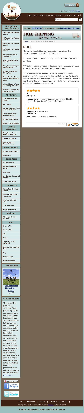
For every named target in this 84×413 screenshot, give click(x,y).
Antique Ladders (8, 163)
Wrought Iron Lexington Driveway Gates (11, 66)
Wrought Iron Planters (10, 119)
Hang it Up (6, 172)
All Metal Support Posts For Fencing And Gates (11, 85)
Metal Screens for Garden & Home (9, 143)
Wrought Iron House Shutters (9, 167)
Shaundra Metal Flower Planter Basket (11, 288)
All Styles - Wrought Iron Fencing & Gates (11, 90)
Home (29, 15)
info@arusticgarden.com (69, 28)
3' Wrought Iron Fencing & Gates (11, 33)
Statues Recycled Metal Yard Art (10, 189)
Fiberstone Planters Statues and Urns (9, 114)
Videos (5, 238)
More (11, 222)
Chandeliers (7, 155)
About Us (59, 15)
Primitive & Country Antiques (9, 217)
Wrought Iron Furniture (10, 151)
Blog (4, 253)
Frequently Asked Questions (9, 242)
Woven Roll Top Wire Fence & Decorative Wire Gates (11, 78)
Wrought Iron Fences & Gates (11, 27)
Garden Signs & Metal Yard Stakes (10, 195)
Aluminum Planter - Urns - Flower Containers (11, 109)
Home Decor (11, 159)
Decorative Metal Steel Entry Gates (10, 61)
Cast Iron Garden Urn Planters (10, 99)
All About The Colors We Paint (11, 248)
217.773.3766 (37, 28)
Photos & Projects (38, 15)
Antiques (11, 213)
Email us (51, 405)
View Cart (76, 15)
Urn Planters (7, 104)
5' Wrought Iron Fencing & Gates (11, 44)
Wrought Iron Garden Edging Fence (10, 72)
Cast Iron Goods (8, 205)
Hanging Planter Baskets (11, 123)
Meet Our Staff (7, 230)
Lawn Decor (11, 185)
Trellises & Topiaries (10, 138)
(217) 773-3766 (74, 11)
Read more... (8, 375)
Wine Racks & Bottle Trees (9, 201)
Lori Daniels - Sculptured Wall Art (11, 177)
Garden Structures (11, 128)
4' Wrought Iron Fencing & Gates (11, 38)
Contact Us (67, 15)
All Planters (11, 95)
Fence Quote (50, 15)
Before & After (7, 226)
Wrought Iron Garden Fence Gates (10, 55)
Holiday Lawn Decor (9, 209)
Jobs (4, 234)
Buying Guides (8, 257)
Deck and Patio (11, 148)
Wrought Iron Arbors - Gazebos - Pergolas (10, 133)
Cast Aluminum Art (9, 181)
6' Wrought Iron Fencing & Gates (11, 50)
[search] (66, 19)
